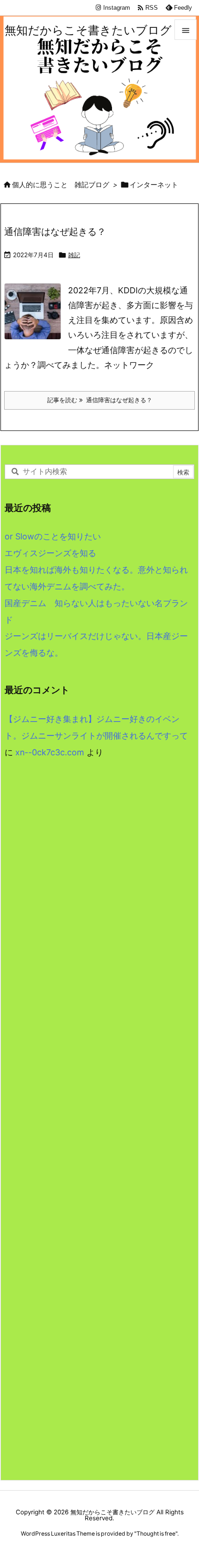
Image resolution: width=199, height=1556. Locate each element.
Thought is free (156, 1533)
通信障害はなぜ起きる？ (55, 231)
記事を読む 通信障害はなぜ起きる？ (99, 400)
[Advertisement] (99, 899)
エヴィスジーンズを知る (50, 553)
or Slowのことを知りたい (53, 536)
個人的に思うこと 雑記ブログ (60, 185)
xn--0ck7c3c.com (49, 752)
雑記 (74, 255)
